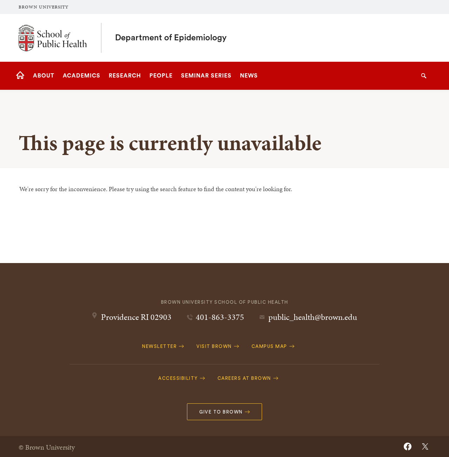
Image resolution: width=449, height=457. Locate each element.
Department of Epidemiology (171, 38)
